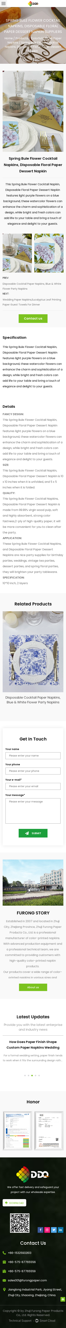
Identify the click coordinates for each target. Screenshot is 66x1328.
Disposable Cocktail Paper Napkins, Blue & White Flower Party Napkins (32, 286)
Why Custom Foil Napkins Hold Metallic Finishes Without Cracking (33, 1045)
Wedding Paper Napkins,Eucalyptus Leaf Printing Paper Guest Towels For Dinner (32, 302)
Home (8, 38)
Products (21, 38)
